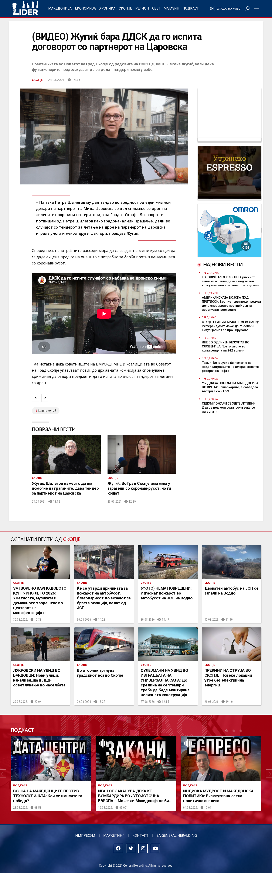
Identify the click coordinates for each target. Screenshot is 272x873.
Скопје (125, 8)
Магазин (171, 8)
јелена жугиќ (47, 410)
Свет (156, 8)
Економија (85, 8)
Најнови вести (223, 264)
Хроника (107, 8)
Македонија (60, 8)
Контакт (140, 835)
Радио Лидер (25, 8)
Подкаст (191, 8)
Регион (142, 8)
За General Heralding (177, 835)
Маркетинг (113, 835)
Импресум (85, 835)
